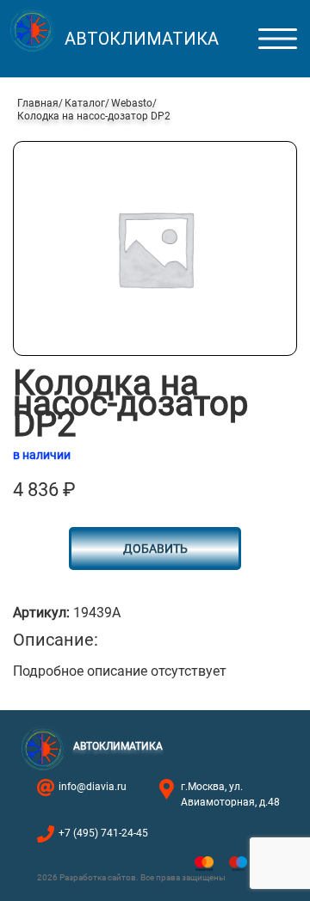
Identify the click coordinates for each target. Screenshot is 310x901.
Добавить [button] (155, 548)
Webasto (131, 103)
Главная (38, 103)
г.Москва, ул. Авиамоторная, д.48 (230, 794)
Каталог (85, 103)
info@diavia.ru (93, 787)
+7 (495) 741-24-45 (103, 833)
